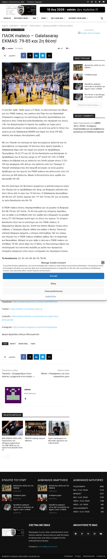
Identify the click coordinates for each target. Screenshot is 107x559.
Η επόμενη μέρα (91, 75)
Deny (53, 283)
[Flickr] (88, 533)
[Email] (49, 55)
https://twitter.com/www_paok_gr (26, 309)
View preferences (54, 291)
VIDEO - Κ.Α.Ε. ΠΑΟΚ (33, 434)
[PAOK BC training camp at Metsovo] (35, 428)
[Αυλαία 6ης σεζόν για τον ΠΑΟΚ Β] (78, 67)
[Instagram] (91, 2)
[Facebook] (88, 2)
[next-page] (8, 456)
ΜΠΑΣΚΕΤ (24, 26)
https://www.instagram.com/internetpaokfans (35, 327)
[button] (102, 262)
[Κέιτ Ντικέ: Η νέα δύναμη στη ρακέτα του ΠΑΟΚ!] (78, 97)
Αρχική (5, 26)
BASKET (13, 344)
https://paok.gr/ (30, 393)
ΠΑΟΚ (33, 344)
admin (10, 48)
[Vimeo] (99, 2)
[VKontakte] (100, 533)
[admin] (4, 48)
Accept (53, 276)
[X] (95, 2)
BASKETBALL (23, 344)
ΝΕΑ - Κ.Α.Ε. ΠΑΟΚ (17, 30)
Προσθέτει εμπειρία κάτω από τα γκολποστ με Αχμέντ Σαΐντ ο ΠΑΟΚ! (95, 86)
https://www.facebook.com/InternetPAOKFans (35, 301)
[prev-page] (3, 456)
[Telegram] (43, 55)
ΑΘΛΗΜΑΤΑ (14, 26)
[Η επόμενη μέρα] (78, 77)
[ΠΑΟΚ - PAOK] (21, 10)
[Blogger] (75, 533)
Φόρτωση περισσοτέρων (88, 105)
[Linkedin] (36, 55)
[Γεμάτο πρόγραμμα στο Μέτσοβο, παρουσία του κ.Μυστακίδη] (58, 428)
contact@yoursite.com (47, 546)
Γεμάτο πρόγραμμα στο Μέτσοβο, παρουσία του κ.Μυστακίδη (57, 440)
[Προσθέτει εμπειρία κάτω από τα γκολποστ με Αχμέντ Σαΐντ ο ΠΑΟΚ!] (78, 86)
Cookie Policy (50, 296)
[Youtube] (103, 2)
